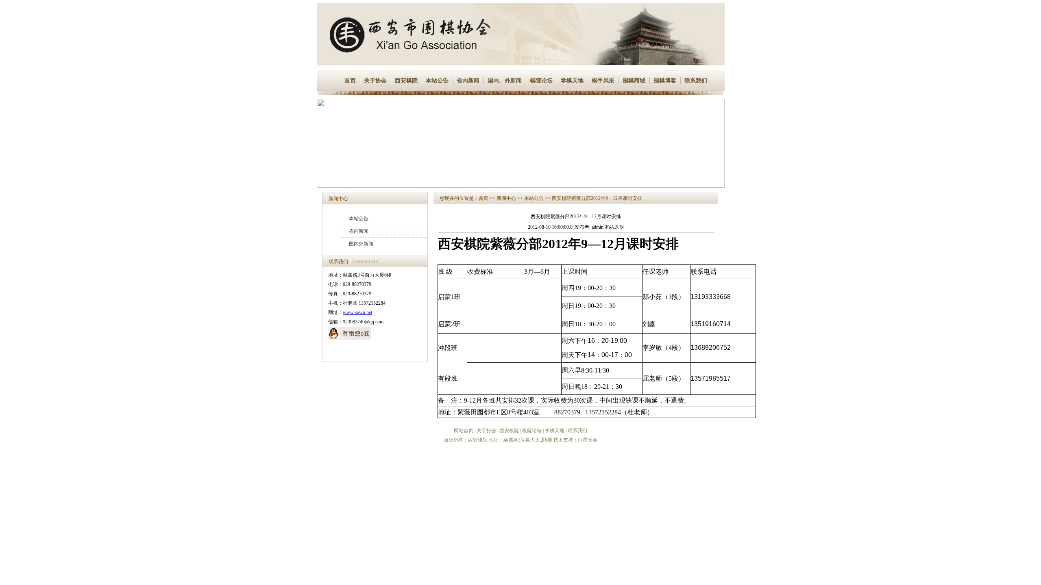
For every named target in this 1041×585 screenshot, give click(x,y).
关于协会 (375, 81)
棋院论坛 (541, 81)
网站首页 (463, 430)
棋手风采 (603, 81)
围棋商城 (634, 81)
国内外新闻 (361, 244)
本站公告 (437, 81)
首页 (350, 81)
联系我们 (695, 81)
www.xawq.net (357, 312)
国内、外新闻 (505, 81)
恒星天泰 (587, 440)
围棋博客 (664, 81)
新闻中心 (338, 199)
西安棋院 (406, 81)
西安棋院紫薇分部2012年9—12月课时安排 (597, 198)
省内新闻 (468, 81)
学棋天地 (572, 81)
